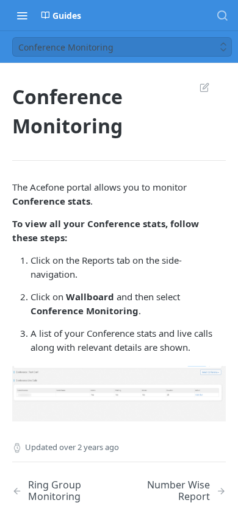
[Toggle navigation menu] (22, 15)
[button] (119, 393)
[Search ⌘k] (222, 15)
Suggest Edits (198, 87)
